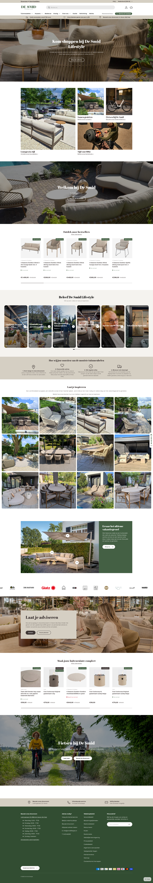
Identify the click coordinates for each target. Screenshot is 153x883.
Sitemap (86, 858)
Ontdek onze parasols (84, 327)
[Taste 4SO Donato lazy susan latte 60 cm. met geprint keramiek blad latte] (31, 677)
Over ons (65, 13)
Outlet (75, 13)
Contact (30, 632)
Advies (91, 13)
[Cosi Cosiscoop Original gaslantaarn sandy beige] (122, 677)
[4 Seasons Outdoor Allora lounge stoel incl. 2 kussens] (99, 248)
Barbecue (48, 13)
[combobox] (80, 7)
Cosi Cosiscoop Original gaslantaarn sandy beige (120, 692)
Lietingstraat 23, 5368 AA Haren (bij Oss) (34, 817)
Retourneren (88, 827)
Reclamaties (88, 834)
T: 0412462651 (66, 834)
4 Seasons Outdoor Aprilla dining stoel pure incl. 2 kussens (121, 264)
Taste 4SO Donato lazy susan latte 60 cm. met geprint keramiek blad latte (31, 693)
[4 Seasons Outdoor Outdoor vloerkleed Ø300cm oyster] (76, 677)
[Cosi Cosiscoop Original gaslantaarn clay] (54, 677)
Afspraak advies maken (69, 827)
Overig (55, 13)
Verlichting (83, 13)
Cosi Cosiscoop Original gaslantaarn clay (52, 692)
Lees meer (66, 758)
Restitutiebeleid (89, 824)
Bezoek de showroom (76, 198)
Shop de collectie (76, 60)
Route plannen (43, 632)
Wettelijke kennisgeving (92, 837)
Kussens (38, 13)
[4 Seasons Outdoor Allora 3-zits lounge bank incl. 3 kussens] (31, 248)
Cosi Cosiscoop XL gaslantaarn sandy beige (97, 692)
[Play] (6, 345)
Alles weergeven (76, 234)
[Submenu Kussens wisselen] (42, 14)
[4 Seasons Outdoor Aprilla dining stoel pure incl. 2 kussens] (122, 248)
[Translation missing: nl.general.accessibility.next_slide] (24, 326)
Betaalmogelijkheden (91, 820)
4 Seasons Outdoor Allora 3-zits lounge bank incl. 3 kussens (30, 264)
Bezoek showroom (68, 824)
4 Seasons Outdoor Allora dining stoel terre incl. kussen (75, 264)
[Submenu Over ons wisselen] (70, 14)
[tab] (74, 349)
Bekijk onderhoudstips (69, 820)
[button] (131, 7)
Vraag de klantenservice (70, 817)
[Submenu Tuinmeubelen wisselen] (32, 14)
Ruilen (86, 831)
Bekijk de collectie (11, 327)
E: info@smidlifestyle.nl (69, 831)
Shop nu (56, 328)
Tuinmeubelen (26, 13)
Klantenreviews (107, 13)
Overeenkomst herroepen (92, 861)
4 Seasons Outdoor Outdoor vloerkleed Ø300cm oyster (76, 692)
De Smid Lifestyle (28, 876)
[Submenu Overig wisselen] (59, 14)
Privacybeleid (88, 841)
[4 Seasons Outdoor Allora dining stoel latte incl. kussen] (54, 248)
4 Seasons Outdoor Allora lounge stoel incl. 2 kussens (98, 264)
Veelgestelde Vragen (90, 851)
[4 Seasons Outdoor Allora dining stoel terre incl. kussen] (76, 248)
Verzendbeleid (88, 817)
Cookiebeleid (88, 844)
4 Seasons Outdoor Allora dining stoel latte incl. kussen (52, 264)
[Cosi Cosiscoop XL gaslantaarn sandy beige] (99, 677)
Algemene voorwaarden (92, 848)
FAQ (114, 1)
